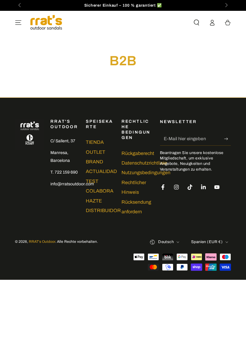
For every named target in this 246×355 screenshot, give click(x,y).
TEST (92, 181)
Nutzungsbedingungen (146, 172)
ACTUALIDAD (101, 171)
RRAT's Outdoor (42, 241)
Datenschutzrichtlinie (144, 162)
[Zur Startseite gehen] (46, 23)
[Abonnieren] (227, 138)
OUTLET (95, 152)
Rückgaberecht (138, 153)
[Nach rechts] (226, 5)
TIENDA (95, 142)
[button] (196, 22)
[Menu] (18, 22)
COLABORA (99, 190)
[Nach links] (20, 5)
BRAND (94, 161)
